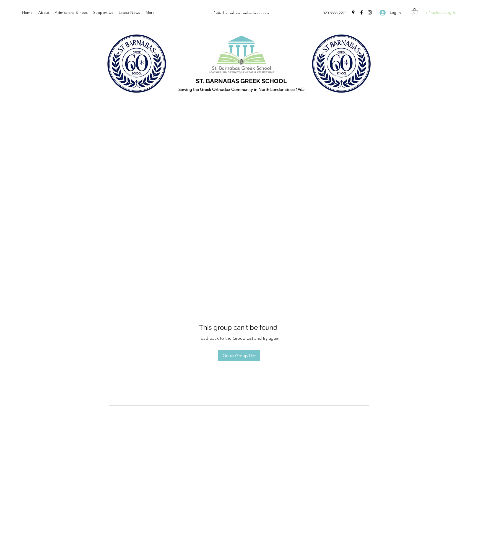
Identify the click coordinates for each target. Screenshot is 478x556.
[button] (414, 11)
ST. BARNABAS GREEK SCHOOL (241, 81)
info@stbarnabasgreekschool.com (240, 12)
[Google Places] (353, 12)
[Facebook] (361, 12)
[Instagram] (370, 12)
